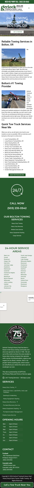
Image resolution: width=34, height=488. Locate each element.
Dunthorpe (24, 267)
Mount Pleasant (8, 278)
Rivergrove (24, 286)
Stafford (23, 269)
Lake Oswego (24, 259)
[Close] (4, 305)
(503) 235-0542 (17, 208)
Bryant (22, 278)
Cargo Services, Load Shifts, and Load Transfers (15, 391)
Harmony (23, 271)
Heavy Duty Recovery (17, 226)
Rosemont (7, 259)
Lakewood (24, 257)
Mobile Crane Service (17, 229)
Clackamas (24, 265)
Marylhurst (7, 276)
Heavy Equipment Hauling (17, 232)
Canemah (6, 271)
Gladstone (7, 267)
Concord (6, 274)
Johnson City (7, 286)
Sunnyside (24, 282)
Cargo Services (17, 235)
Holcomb (23, 276)
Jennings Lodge (8, 265)
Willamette (7, 280)
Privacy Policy (9, 374)
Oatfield (6, 284)
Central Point (24, 280)
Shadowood (7, 288)
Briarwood (23, 263)
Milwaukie (23, 274)
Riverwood (24, 284)
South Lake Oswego (26, 255)
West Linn (6, 255)
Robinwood (7, 269)
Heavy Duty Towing (17, 223)
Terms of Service (22, 374)
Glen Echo (7, 263)
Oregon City (7, 261)
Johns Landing (8, 282)
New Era (23, 272)
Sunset (6, 257)
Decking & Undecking (10, 395)
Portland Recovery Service (11, 405)
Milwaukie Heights (26, 261)
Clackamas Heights (9, 272)
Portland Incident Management (13, 412)
